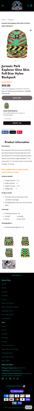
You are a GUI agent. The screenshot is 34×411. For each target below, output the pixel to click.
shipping (11, 89)
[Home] (17, 6)
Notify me (17, 123)
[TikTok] (18, 379)
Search (4, 284)
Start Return (6, 318)
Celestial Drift (13, 407)
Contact (4, 292)
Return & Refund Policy (10, 307)
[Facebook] (3, 379)
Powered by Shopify (24, 407)
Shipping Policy (7, 311)
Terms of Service (8, 303)
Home (4, 20)
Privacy (4, 299)
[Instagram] (14, 379)
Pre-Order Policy (8, 315)
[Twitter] (6, 379)
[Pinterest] (10, 379)
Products (11, 20)
